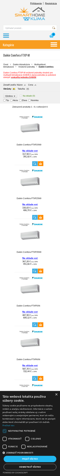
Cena (30, 85)
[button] (30, 452)
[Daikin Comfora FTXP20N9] (30, 142)
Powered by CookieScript (15, 472)
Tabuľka (21, 89)
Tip (7, 100)
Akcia (15, 100)
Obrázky (7, 89)
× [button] (56, 394)
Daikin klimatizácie (21, 64)
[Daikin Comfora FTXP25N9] (30, 196)
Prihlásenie (36, 3)
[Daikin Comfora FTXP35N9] (30, 249)
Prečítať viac (8, 425)
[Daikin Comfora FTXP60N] (30, 357)
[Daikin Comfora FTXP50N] (30, 303)
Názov (20, 85)
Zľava (24, 100)
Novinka (34, 100)
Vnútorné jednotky (26, 67)
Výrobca (10, 96)
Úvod (5, 64)
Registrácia (51, 3)
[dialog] (30, 433)
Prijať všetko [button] (30, 458)
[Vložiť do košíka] (40, 163)
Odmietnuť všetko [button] (30, 466)
